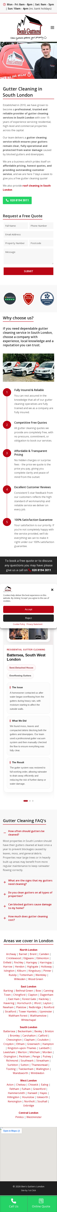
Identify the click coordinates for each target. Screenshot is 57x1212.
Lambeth (44, 1048)
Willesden (19, 979)
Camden (44, 954)
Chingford (19, 994)
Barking (8, 990)
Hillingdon (13, 1097)
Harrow (7, 966)
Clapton (32, 994)
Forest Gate (29, 999)
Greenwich (33, 1044)
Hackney (44, 999)
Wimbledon (37, 1073)
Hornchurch (24, 1003)
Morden (47, 1052)
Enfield (7, 962)
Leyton (47, 1003)
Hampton (48, 1044)
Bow (38, 990)
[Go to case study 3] (33, 801)
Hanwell (32, 1093)
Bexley (38, 1031)
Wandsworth (20, 1073)
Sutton (25, 1065)
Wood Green (35, 979)
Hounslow (28, 1097)
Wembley (40, 975)
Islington (9, 970)
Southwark (27, 1060)
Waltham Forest (18, 1015)
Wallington (42, 1069)
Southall (42, 1101)
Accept (28, 609)
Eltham (20, 1044)
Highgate (32, 966)
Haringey (31, 962)
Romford (49, 1007)
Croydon (8, 1044)
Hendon (19, 966)
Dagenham (46, 994)
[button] (52, 589)
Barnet (23, 954)
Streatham (42, 1060)
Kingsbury (34, 970)
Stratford (10, 1011)
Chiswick (33, 1084)
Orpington (10, 1056)
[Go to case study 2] (30, 801)
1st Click (32, 1190)
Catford (42, 1035)
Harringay (46, 962)
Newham (8, 1007)
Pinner (47, 970)
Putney (47, 1056)
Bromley (15, 1035)
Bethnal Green (24, 990)
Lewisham (9, 1052)
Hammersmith (16, 1093)
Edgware (28, 958)
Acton (10, 1084)
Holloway (46, 966)
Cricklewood (13, 958)
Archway (11, 954)
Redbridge (35, 1007)
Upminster (45, 1011)
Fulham (26, 1089)
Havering (8, 1003)
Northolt (29, 1101)
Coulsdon (43, 1039)
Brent (33, 954)
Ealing (44, 1084)
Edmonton (42, 958)
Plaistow (21, 1007)
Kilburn (21, 970)
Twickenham (25, 1069)
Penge (36, 1056)
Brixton (49, 1031)
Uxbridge (28, 1105)
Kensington (15, 1101)
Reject (28, 618)
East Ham (13, 999)
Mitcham (34, 1052)
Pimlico (19, 1117)
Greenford (39, 1089)
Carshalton (29, 1035)
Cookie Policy (19, 624)
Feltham (14, 1089)
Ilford (37, 1003)
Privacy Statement (34, 624)
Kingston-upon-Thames (22, 1048)
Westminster (34, 1117)
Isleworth (42, 1097)
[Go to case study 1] (25, 801)
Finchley (18, 962)
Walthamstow (38, 1015)
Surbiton (12, 1065)
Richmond (12, 1060)
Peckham (24, 1056)
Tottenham (26, 975)
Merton (22, 1052)
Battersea (9, 1031)
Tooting (11, 1069)
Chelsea (20, 1084)
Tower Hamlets (28, 1011)
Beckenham (25, 1031)
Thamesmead (39, 1065)
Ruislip (13, 975)
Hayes (43, 1093)
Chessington (14, 1039)
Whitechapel (28, 1020)
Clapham (29, 1039)
